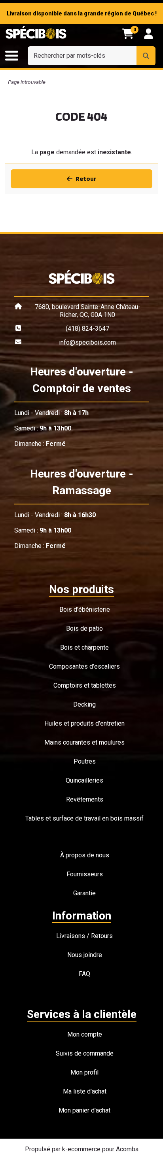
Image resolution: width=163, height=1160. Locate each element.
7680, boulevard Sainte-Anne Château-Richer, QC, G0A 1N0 (87, 310)
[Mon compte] (148, 33)
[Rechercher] (145, 55)
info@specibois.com (87, 342)
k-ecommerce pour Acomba (100, 1149)
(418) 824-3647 (87, 328)
